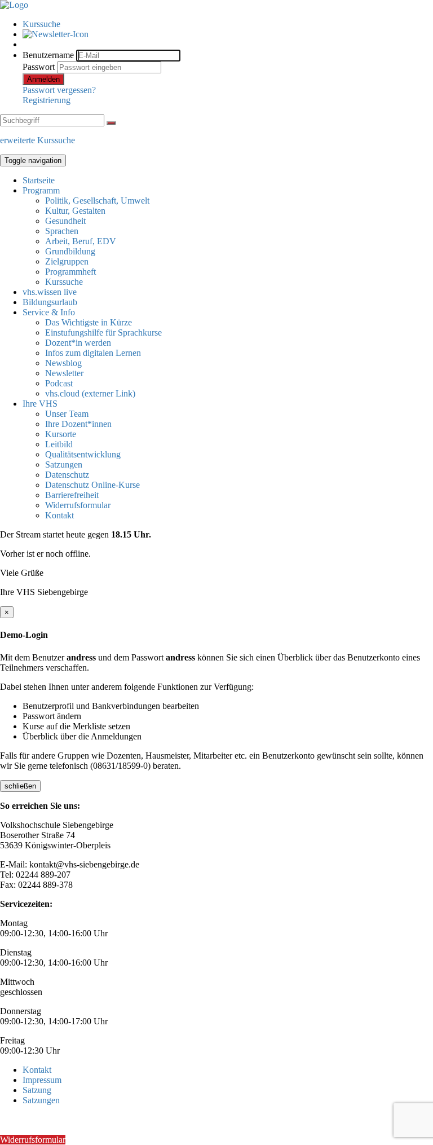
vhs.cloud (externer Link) (90, 393)
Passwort (39, 67)
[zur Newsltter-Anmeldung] (56, 34)
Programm (41, 190)
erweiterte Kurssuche (37, 140)
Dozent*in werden (78, 342)
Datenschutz (67, 474)
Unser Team (67, 414)
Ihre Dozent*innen (78, 424)
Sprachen (61, 231)
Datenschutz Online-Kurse (92, 485)
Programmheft (70, 271)
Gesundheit (65, 221)
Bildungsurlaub (50, 302)
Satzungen (63, 464)
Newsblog (63, 363)
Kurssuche (41, 24)
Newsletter (64, 373)
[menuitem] (228, 24)
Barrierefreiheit (72, 495)
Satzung (37, 1090)
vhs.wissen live (50, 292)
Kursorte (60, 434)
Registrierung (46, 100)
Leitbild (59, 444)
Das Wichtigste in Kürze (88, 322)
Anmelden (43, 79)
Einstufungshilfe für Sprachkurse (103, 332)
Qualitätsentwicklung (83, 454)
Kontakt (59, 515)
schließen (20, 786)
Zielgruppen (67, 261)
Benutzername (48, 55)
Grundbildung (70, 251)
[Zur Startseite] (14, 5)
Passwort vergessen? (59, 90)
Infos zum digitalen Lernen (93, 353)
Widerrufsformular (78, 505)
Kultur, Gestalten (75, 210)
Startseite (39, 180)
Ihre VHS (40, 403)
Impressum (42, 1080)
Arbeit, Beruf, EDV (80, 241)
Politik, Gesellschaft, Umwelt (97, 200)
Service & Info (49, 312)
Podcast (59, 383)
